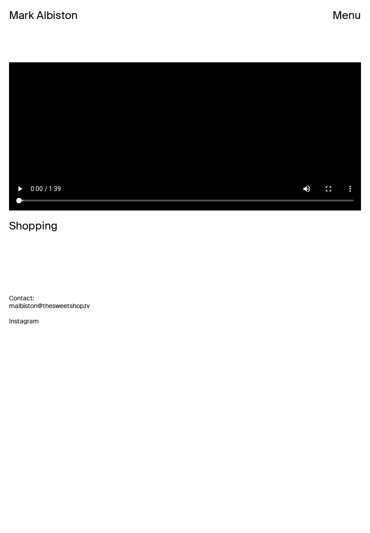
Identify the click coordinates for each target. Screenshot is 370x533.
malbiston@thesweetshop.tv (49, 306)
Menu (347, 15)
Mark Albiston (43, 15)
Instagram (24, 321)
